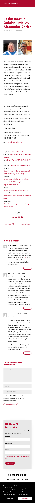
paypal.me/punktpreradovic (16, 142)
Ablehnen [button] (10, 498)
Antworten (27, 268)
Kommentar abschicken (11, 404)
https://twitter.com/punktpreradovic (15, 190)
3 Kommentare (18, 30)
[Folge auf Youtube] (9, 475)
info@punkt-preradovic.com (17, 479)
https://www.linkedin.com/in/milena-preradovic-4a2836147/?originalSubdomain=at (16, 181)
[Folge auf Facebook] (21, 475)
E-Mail (7, 450)
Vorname (7, 436)
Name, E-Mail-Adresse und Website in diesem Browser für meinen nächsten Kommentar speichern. (15, 398)
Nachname (8, 443)
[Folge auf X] (17, 475)
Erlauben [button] (25, 498)
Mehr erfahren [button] (25, 494)
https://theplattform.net (20, 152)
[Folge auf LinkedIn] (13, 475)
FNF (25, 257)
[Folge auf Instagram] (25, 475)
